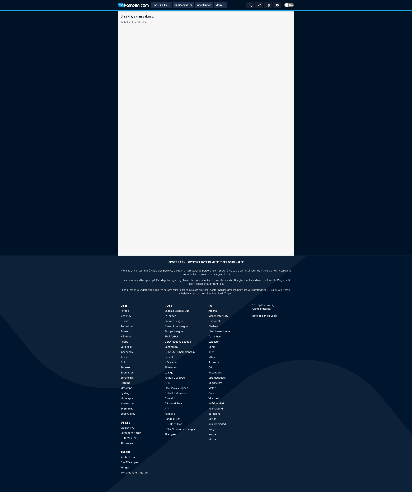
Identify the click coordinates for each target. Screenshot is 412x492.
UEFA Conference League (180, 429)
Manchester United (219, 331)
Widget (125, 467)
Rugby (124, 341)
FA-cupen (170, 315)
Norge (212, 429)
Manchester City (218, 315)
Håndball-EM (172, 418)
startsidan (140, 22)
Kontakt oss (128, 457)
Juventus (213, 362)
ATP (166, 408)
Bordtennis (127, 377)
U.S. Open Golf (173, 424)
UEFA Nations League (177, 341)
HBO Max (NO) (130, 438)
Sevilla (212, 418)
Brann (211, 393)
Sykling (125, 393)
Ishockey (126, 315)
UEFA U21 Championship (179, 352)
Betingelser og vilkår (264, 315)
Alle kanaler (128, 443)
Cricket (125, 321)
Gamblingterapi (261, 308)
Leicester (214, 341)
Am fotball (127, 326)
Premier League (173, 321)
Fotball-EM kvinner (175, 393)
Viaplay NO (127, 427)
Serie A (168, 357)
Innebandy (127, 352)
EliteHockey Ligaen (176, 388)
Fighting (125, 382)
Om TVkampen (130, 462)
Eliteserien (170, 367)
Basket (125, 331)
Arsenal (212, 310)
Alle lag (212, 439)
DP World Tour (173, 403)
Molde (212, 388)
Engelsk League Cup (176, 310)
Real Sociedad (217, 424)
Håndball (126, 336)
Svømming (127, 408)
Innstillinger (204, 5)
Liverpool (214, 321)
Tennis (124, 357)
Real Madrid (215, 408)
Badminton (127, 372)
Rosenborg (215, 372)
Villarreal (213, 398)
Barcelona (214, 413)
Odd (211, 367)
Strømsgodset (217, 377)
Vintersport (127, 398)
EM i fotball (171, 336)
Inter (211, 352)
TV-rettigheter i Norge (134, 472)
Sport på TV (160, 5)
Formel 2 (169, 413)
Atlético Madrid (217, 403)
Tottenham (214, 336)
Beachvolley (128, 413)
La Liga (168, 372)
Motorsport (128, 388)
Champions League (176, 326)
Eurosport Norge (131, 432)
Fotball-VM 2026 (174, 377)
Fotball (125, 310)
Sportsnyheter (183, 5)
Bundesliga (171, 346)
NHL (167, 382)
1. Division (170, 362)
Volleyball (126, 346)
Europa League (173, 331)
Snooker (126, 367)
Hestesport (127, 403)
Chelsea (213, 326)
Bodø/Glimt (215, 382)
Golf (123, 362)
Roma (211, 346)
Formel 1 (169, 398)
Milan (211, 357)
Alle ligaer (170, 434)
